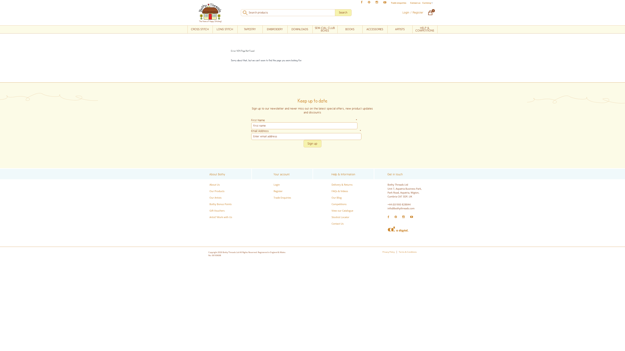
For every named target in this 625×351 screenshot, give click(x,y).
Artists (400, 29)
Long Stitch (225, 29)
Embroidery (275, 29)
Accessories (375, 29)
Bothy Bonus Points (220, 204)
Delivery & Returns (342, 184)
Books (350, 29)
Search (343, 12)
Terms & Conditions (408, 252)
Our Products (216, 191)
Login (277, 184)
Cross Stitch (200, 29)
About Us (214, 184)
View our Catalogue (342, 210)
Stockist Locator (340, 217)
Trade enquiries (398, 3)
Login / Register (413, 12)
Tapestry (250, 29)
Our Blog (337, 197)
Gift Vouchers (217, 210)
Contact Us (338, 223)
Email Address (306, 131)
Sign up (312, 143)
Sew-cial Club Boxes (325, 29)
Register (278, 191)
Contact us (415, 2)
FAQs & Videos (340, 191)
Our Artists (215, 197)
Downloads (300, 29)
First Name (304, 120)
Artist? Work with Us (220, 217)
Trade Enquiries (282, 197)
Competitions (339, 204)
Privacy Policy (388, 252)
